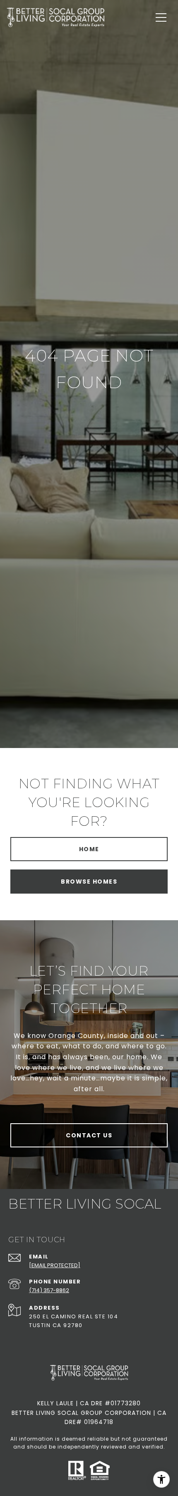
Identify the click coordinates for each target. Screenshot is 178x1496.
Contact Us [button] (89, 1135)
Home (89, 849)
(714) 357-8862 (49, 1290)
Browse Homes (89, 881)
